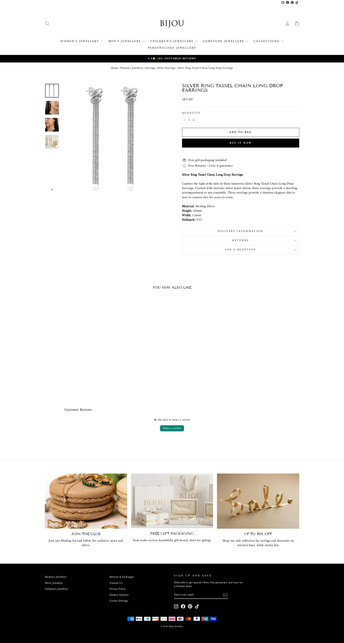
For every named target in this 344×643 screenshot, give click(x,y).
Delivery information (240, 231)
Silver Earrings (166, 68)
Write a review (172, 428)
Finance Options (119, 595)
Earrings (150, 68)
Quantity (191, 113)
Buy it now (241, 143)
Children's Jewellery (172, 41)
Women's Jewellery (80, 41)
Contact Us (116, 583)
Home (114, 68)
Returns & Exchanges (121, 577)
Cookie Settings (118, 600)
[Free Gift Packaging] (172, 501)
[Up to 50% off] (258, 501)
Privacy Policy (117, 589)
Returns (240, 240)
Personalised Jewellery (172, 47)
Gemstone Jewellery (224, 41)
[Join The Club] (86, 501)
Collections (267, 41)
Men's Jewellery (125, 41)
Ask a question (240, 249)
